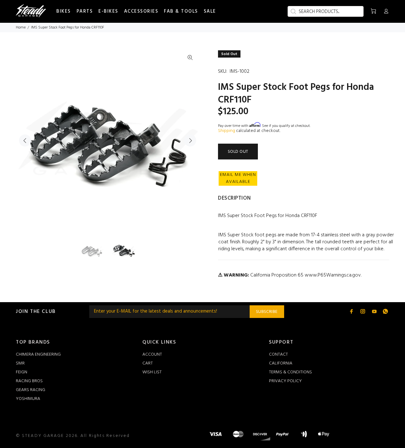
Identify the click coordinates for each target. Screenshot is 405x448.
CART (147, 363)
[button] (238, 178)
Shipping (226, 130)
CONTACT (278, 354)
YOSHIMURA (28, 398)
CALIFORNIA (280, 363)
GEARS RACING (30, 390)
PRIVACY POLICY (285, 381)
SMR (20, 363)
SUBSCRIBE (267, 311)
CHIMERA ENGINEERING (38, 354)
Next (190, 140)
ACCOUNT (152, 354)
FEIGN (21, 372)
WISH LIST (152, 372)
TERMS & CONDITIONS (290, 372)
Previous (25, 140)
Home (21, 27)
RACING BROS (29, 381)
